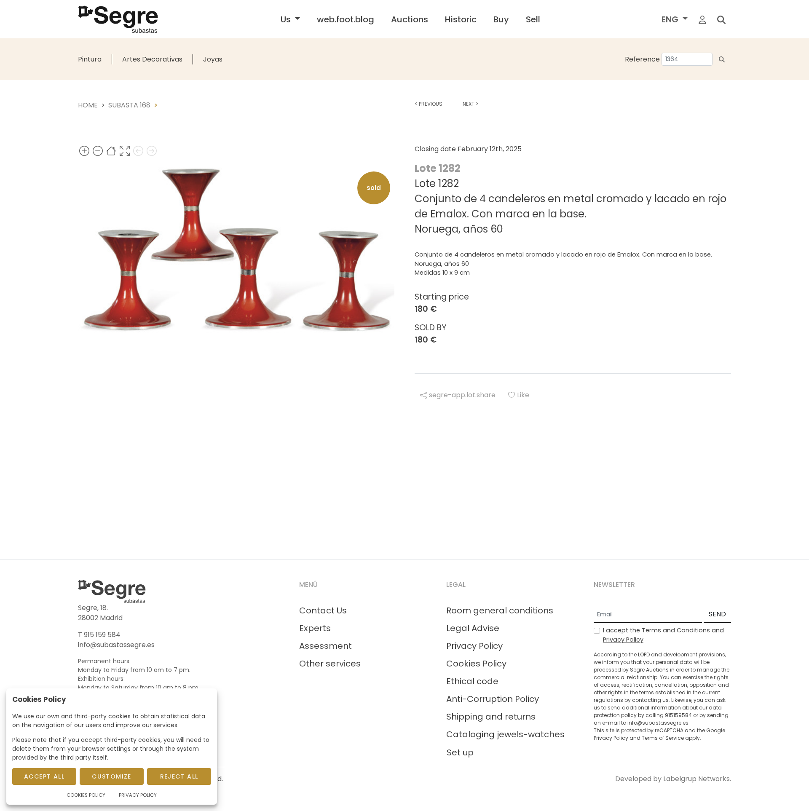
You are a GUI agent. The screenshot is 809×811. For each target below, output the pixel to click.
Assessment (325, 646)
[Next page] (152, 150)
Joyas (212, 59)
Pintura (90, 59)
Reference (642, 59)
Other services (330, 663)
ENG (671, 19)
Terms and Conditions (676, 630)
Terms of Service (663, 737)
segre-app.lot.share (462, 395)
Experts (315, 628)
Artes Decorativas (152, 59)
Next (470, 103)
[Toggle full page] (125, 150)
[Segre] (118, 19)
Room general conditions (499, 610)
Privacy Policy (474, 646)
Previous (428, 103)
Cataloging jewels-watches (505, 734)
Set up (460, 752)
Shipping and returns (491, 717)
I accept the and (663, 635)
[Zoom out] (98, 150)
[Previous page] (138, 150)
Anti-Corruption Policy (492, 699)
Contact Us (323, 610)
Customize (111, 776)
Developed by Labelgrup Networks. (673, 779)
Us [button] (287, 19)
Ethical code (472, 681)
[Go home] (111, 150)
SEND (717, 614)
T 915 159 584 (99, 635)
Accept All (44, 776)
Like (523, 395)
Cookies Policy (476, 663)
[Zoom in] (84, 150)
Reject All (179, 776)
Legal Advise (472, 628)
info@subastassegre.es (116, 645)
